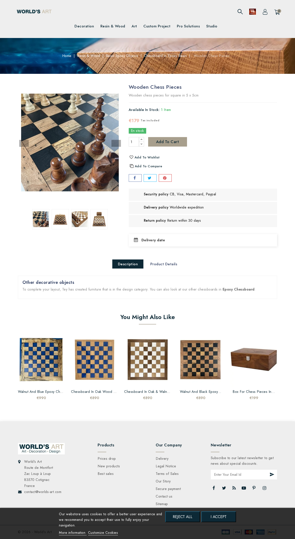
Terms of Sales (167, 473)
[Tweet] (150, 178)
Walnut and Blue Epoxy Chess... (43, 391)
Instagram (264, 489)
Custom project (156, 26)
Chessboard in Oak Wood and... (97, 391)
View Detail (54, 380)
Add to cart (167, 142)
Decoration (84, 26)
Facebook (214, 489)
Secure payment (168, 488)
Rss (234, 489)
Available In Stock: (144, 109)
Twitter (224, 489)
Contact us (164, 496)
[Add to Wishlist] (28, 380)
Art (134, 26)
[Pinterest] (165, 178)
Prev (24, 143)
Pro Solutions (188, 26)
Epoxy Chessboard (239, 289)
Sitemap (162, 503)
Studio (211, 26)
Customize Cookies (103, 532)
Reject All (182, 517)
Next (116, 143)
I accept (219, 517)
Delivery (162, 458)
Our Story (163, 481)
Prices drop (107, 458)
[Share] (135, 178)
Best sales (106, 473)
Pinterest (254, 489)
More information (73, 532)
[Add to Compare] (37, 380)
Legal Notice (166, 466)
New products (109, 466)
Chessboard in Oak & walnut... (148, 391)
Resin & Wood (112, 26)
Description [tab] (128, 264)
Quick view (45, 380)
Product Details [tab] (163, 264)
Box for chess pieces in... (254, 391)
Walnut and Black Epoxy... (200, 391)
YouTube (244, 489)
